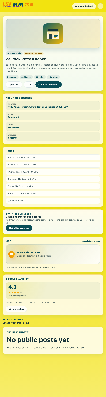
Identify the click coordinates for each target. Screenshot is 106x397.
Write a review (16, 309)
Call (29, 84)
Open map (14, 84)
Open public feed (84, 6)
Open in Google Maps (91, 241)
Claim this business (48, 84)
